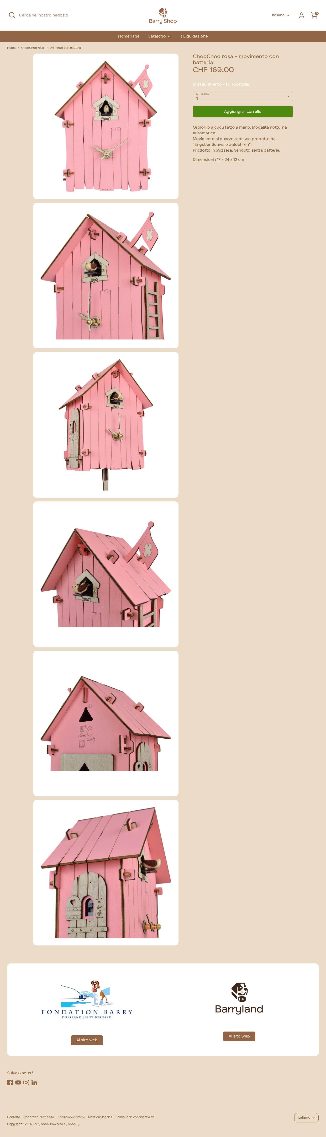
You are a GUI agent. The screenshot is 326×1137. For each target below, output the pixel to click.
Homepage (129, 36)
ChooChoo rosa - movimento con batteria (51, 47)
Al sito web (87, 1040)
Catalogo (157, 36)
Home (11, 47)
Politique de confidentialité (135, 1117)
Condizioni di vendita (39, 1117)
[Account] (301, 15)
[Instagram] (26, 1082)
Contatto (13, 1117)
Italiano (278, 15)
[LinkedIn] (34, 1082)
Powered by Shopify (64, 1124)
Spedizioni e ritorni (71, 1117)
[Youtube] (18, 1082)
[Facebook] (10, 1082)
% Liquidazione (193, 36)
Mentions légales (100, 1117)
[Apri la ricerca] (12, 15)
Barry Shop (41, 1124)
